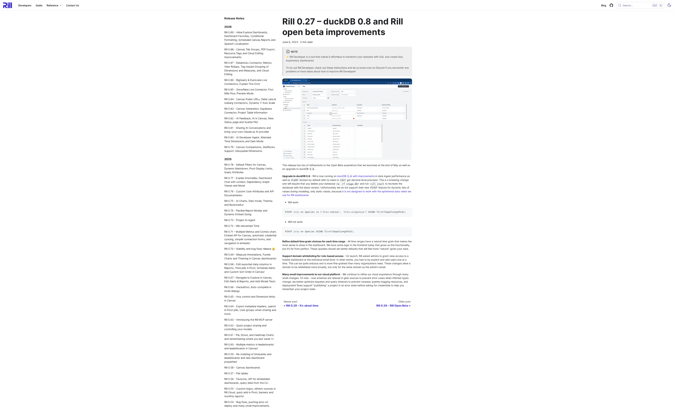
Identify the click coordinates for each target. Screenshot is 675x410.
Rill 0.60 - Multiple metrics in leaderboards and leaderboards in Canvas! (249, 346)
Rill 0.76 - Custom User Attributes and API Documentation (249, 193)
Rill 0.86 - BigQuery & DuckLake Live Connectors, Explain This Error (245, 81)
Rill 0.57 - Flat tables (236, 373)
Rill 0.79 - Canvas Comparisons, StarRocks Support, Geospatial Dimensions (249, 149)
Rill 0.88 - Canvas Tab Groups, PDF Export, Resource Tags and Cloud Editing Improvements (249, 53)
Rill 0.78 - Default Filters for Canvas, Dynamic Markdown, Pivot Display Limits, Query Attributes (248, 168)
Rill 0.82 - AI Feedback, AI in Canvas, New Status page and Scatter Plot (249, 120)
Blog (603, 5)
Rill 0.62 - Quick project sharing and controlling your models (245, 327)
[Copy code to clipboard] (408, 212)
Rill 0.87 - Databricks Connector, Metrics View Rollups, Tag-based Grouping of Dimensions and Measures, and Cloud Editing (248, 68)
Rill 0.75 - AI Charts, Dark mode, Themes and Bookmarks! (248, 202)
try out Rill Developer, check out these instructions (318, 67)
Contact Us (72, 5)
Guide (39, 5)
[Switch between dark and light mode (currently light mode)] (669, 5)
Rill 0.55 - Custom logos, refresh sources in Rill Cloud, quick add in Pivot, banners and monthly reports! (250, 392)
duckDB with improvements (356, 176)
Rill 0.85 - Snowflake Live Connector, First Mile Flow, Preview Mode (248, 91)
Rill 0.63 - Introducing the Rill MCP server (248, 319)
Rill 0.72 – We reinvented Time (241, 225)
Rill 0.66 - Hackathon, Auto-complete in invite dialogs (247, 289)
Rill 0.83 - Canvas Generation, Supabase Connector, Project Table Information (248, 110)
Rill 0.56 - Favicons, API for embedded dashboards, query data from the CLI (247, 380)
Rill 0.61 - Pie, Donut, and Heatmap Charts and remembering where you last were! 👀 (249, 336)
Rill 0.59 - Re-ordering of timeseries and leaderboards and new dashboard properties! (247, 358)
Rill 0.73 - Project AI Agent (239, 220)
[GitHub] (611, 5)
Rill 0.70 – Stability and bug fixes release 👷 (249, 248)
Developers (24, 5)
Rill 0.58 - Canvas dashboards (242, 367)
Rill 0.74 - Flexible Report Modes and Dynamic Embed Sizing (245, 212)
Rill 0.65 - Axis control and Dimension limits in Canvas (249, 298)
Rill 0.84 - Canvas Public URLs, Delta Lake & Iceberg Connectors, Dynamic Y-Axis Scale (250, 101)
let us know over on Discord (369, 67)
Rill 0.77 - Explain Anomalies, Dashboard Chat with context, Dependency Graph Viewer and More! (248, 181)
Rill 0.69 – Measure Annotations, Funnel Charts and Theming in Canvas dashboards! (250, 256)
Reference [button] (52, 5)
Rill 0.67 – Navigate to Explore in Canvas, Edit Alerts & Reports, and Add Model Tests (249, 279)
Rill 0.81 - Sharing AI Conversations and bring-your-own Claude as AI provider (247, 129)
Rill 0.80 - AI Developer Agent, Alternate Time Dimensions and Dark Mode (247, 139)
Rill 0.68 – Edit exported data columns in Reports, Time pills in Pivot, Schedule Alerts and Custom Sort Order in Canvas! (249, 268)
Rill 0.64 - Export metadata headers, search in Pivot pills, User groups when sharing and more (250, 310)
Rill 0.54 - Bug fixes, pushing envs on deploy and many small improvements (246, 403)
